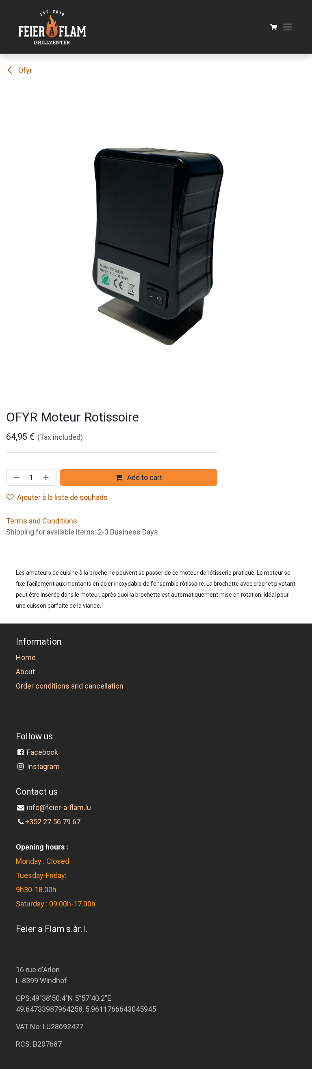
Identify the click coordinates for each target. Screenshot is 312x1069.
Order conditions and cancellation (70, 686)
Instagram (43, 766)
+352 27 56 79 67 (52, 821)
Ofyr (24, 70)
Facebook (42, 752)
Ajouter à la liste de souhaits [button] (62, 497)
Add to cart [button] (144, 477)
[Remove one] (15, 477)
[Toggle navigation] (287, 27)
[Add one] (47, 477)
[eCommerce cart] (274, 27)
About (25, 671)
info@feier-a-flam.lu (59, 807)
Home (26, 657)
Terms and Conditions (41, 521)
